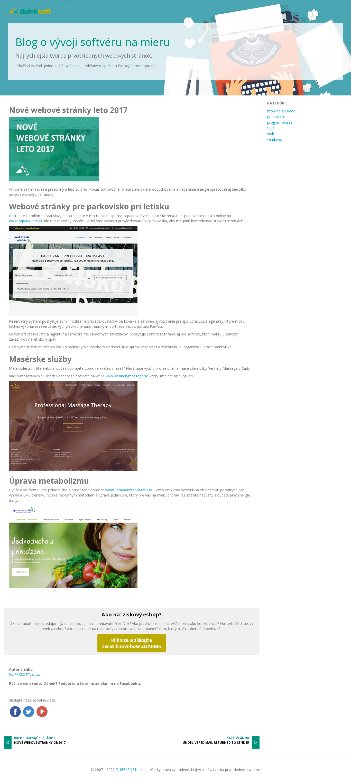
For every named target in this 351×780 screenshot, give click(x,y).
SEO (270, 128)
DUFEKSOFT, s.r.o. (24, 674)
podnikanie (276, 116)
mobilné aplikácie (281, 111)
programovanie (280, 122)
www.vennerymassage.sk (127, 376)
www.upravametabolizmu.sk (128, 490)
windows (274, 139)
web (270, 133)
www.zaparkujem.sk (25, 220)
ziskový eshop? (142, 614)
